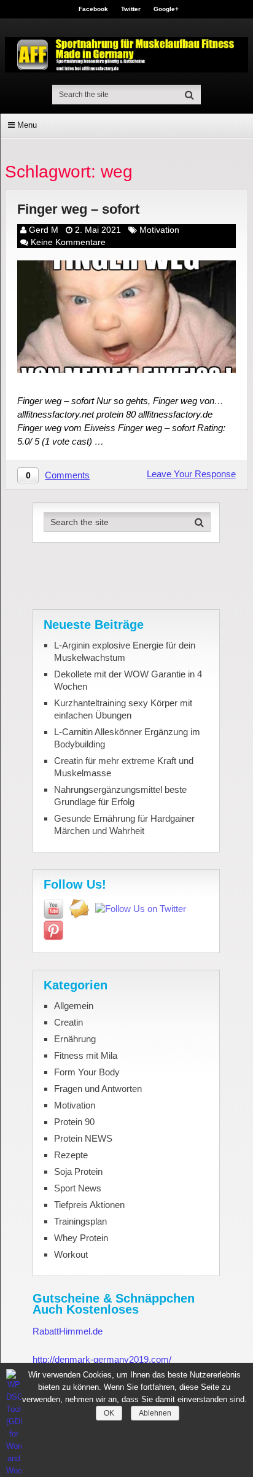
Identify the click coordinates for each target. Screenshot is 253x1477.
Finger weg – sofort (78, 209)
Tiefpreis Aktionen (89, 1204)
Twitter (131, 9)
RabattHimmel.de (68, 1331)
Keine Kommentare (68, 242)
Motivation (159, 230)
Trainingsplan (80, 1221)
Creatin (68, 1022)
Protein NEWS (83, 1138)
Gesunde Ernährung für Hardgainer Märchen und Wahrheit (124, 824)
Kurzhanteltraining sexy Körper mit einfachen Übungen (123, 709)
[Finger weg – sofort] (126, 316)
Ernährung (75, 1039)
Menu (27, 125)
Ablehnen (155, 1413)
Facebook (93, 9)
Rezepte (71, 1155)
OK (109, 1413)
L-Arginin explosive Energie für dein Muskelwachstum (124, 651)
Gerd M (43, 230)
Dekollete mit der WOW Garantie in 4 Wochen (128, 680)
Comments (67, 475)
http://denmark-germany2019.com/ (102, 1359)
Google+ (166, 9)
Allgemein (73, 1005)
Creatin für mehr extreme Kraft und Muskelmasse (123, 766)
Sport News (77, 1188)
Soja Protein (78, 1171)
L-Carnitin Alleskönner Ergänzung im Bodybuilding (127, 738)
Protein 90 (74, 1122)
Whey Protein (81, 1238)
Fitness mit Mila (85, 1055)
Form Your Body (87, 1072)
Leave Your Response (191, 474)
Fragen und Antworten (98, 1088)
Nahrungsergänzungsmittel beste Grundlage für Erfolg (120, 795)
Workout (71, 1254)
